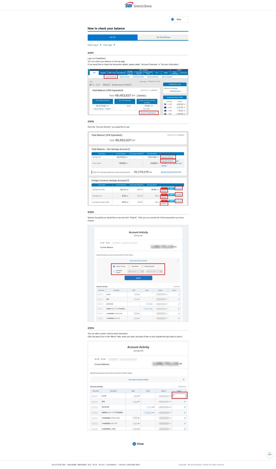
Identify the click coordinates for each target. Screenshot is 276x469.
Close (140, 443)
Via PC (113, 37)
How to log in (93, 45)
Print (179, 19)
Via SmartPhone (163, 37)
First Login (107, 45)
